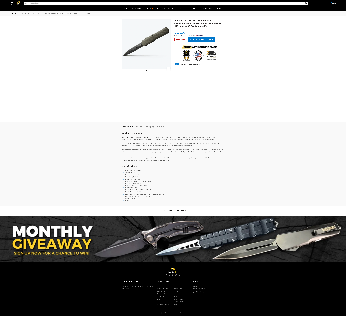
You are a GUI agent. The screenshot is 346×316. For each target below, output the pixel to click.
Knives (178, 8)
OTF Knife (151, 137)
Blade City (181, 313)
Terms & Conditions (163, 304)
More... (220, 8)
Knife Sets (187, 8)
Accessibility (177, 286)
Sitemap (176, 294)
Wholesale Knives (162, 294)
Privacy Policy (178, 288)
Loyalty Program (179, 302)
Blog (175, 304)
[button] (199, 35)
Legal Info (160, 299)
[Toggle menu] (12, 2)
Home (125, 8)
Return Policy (161, 296)
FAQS (158, 302)
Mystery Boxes (209, 8)
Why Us (176, 296)
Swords (170, 8)
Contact (159, 286)
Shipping (150, 126)
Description (127, 126)
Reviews (139, 126)
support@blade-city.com (199, 292)
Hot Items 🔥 (148, 8)
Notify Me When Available (201, 39)
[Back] (11, 13)
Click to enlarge (168, 69)
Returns (161, 126)
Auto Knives (160, 8)
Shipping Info (161, 291)
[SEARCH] (306, 3)
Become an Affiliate (163, 288)
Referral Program (179, 299)
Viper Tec (197, 8)
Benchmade (128, 137)
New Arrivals (135, 8)
